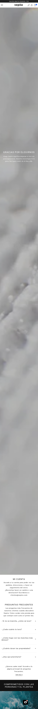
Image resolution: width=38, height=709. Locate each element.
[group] (19, 1)
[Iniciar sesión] (31, 5)
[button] (28, 5)
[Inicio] (18, 5)
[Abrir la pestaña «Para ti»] (25, 702)
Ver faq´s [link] (19, 674)
